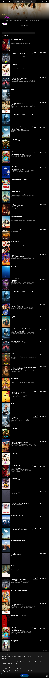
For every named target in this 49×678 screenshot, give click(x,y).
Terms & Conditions (30, 661)
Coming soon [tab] (10, 28)
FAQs (41, 661)
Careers (16, 663)
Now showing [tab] (4, 28)
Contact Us (3, 661)
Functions (8, 661)
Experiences (14, 656)
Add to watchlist (43, 40)
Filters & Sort (6, 35)
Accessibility (4, 663)
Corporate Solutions (15, 661)
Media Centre (10, 663)
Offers (23, 656)
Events (27, 656)
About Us (36, 661)
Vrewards (19, 656)
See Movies (4, 656)
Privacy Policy (22, 661)
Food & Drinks (32, 656)
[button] (22, 25)
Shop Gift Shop (39, 656)
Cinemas (8, 656)
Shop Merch (4, 658)
